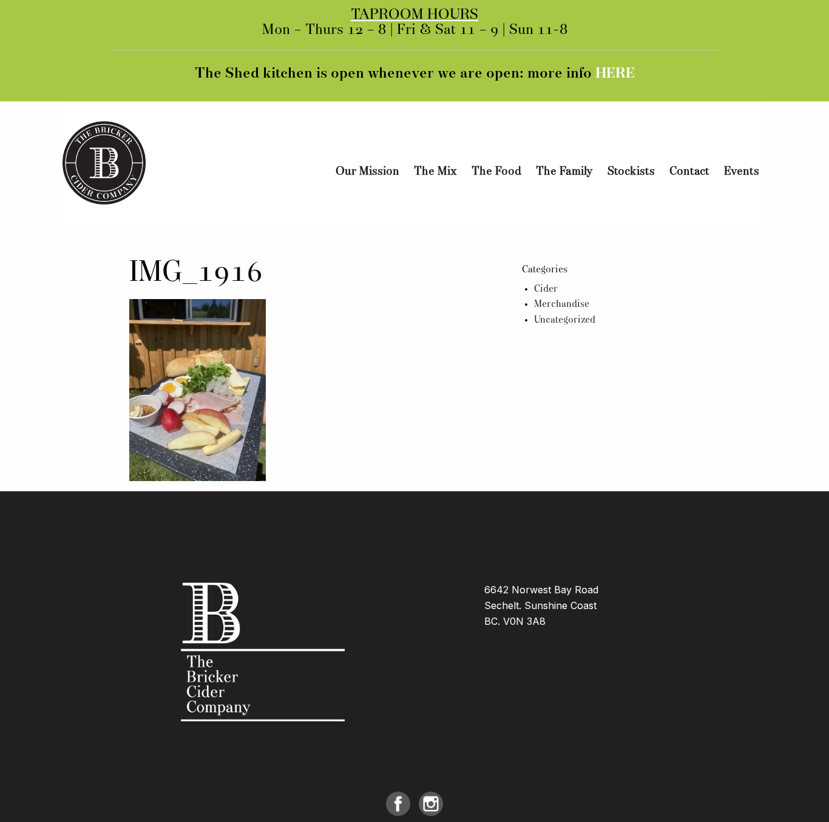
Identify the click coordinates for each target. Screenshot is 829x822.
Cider (546, 289)
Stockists (631, 172)
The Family (564, 172)
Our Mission (367, 172)
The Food (496, 172)
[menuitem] (367, 172)
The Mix (435, 172)
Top (800, 793)
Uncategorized (564, 320)
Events (741, 172)
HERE (615, 74)
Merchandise (561, 304)
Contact (689, 172)
